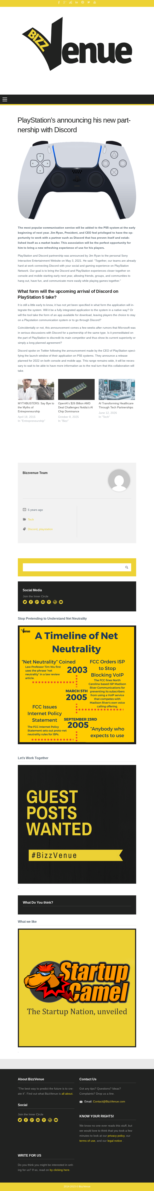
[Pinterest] (82, 2)
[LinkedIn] (76, 2)
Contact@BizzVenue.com (109, 1101)
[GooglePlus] (64, 2)
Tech (31, 519)
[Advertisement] (65, 434)
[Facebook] (58, 2)
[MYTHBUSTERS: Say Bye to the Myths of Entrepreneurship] (36, 389)
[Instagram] (70, 2)
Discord (32, 529)
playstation (46, 529)
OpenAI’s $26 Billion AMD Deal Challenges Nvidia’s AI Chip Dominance (75, 407)
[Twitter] (88, 2)
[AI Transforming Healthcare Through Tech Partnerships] (117, 389)
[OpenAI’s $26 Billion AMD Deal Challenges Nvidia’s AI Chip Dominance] (76, 389)
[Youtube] (94, 2)
